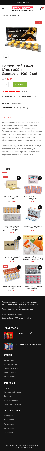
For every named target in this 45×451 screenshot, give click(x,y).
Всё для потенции (11, 400)
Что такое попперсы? (23, 333)
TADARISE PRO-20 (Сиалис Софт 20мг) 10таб (33, 287)
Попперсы (8, 396)
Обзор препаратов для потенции (27, 344)
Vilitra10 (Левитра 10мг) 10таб (12, 198)
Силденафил (9, 424)
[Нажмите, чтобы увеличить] (6, 56)
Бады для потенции (11, 388)
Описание (6, 117)
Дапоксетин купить (11, 364)
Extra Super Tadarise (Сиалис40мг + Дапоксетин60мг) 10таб (11, 228)
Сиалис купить (9, 377)
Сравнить (8, 96)
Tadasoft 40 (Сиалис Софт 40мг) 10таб (33, 198)
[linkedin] (24, 107)
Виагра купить (9, 360)
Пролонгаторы (9, 420)
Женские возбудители (12, 392)
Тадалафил (8, 432)
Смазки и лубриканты (12, 405)
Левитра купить (10, 373)
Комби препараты (11, 368)
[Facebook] (14, 107)
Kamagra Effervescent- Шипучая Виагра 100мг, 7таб (33, 258)
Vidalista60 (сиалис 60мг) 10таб (12, 287)
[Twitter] (17, 107)
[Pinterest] (20, 107)
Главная (5, 16)
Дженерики (14, 16)
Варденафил (9, 428)
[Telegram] (27, 107)
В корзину (19, 84)
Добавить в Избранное (26, 96)
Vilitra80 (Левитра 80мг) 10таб (12, 258)
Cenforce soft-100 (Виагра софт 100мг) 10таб (33, 227)
